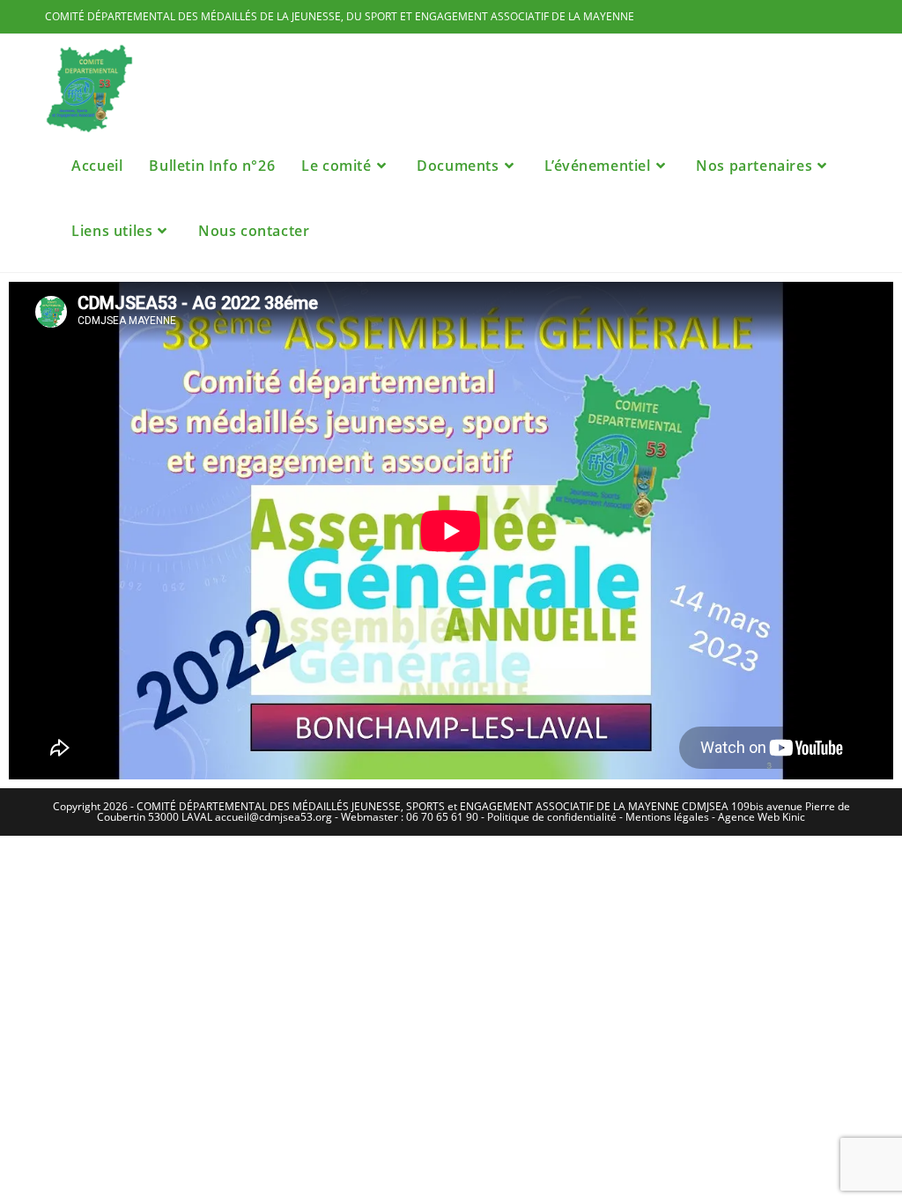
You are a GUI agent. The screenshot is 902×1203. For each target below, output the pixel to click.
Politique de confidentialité (552, 816)
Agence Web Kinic (761, 816)
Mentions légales (667, 816)
